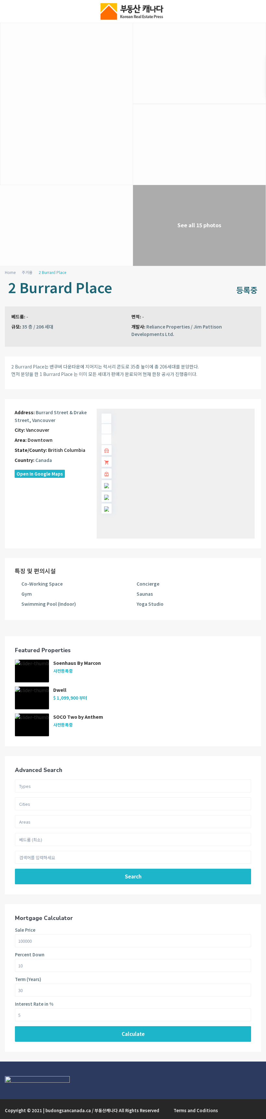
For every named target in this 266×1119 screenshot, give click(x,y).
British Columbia (66, 450)
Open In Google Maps (40, 474)
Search (133, 876)
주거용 (27, 272)
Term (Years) (28, 979)
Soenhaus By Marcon (77, 663)
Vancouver (37, 430)
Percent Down (29, 954)
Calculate (133, 1033)
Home (10, 272)
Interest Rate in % (34, 1004)
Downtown (40, 440)
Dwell (59, 690)
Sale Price (25, 930)
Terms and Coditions (196, 1110)
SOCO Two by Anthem (78, 717)
